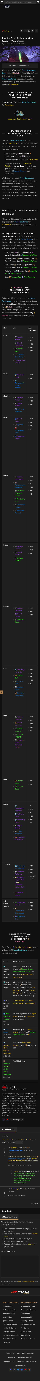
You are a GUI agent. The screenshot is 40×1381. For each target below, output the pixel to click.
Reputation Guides (10, 1324)
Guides (6, 31)
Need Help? (10, 1353)
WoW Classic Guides (29, 1303)
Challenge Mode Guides (11, 1335)
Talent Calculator (9, 1339)
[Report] (28, 30)
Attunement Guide (28, 1306)
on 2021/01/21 (30, 1189)
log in (19, 1281)
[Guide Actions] (36, 30)
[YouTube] (7, 1119)
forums (30, 1244)
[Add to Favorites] (21, 30)
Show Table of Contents (21, 66)
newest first (21, 1140)
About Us (30, 1353)
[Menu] (2, 2)
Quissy (16, 1171)
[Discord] (10, 1369)
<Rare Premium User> (16, 1150)
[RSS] (29, 1369)
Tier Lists (6, 1342)
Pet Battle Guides (9, 1328)
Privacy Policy (31, 1361)
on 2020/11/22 (28, 1150)
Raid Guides (7, 1317)
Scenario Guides (9, 1332)
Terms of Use (20, 1366)
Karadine (14, 1148)
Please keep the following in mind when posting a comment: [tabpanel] (19, 1253)
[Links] (32, 30)
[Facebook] (21, 1369)
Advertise (11, 1357)
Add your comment (7, 1140)
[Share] (38, 2)
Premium (20, 1361)
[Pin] (25, 30)
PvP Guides (25, 1328)
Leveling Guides (27, 1321)
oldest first (28, 1140)
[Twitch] (3, 1119)
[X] (14, 1369)
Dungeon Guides (9, 1313)
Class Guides (7, 1306)
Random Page (9, 1361)
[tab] (8, 1129)
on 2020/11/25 (35, 1171)
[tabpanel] (20, 1170)
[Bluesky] (18, 1369)
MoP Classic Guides (10, 1303)
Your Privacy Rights (24, 1357)
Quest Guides (8, 1321)
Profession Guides (10, 1310)
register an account (28, 1281)
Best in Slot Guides (28, 1310)
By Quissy (5, 44)
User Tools (21, 1353)
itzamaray (14, 1189)
